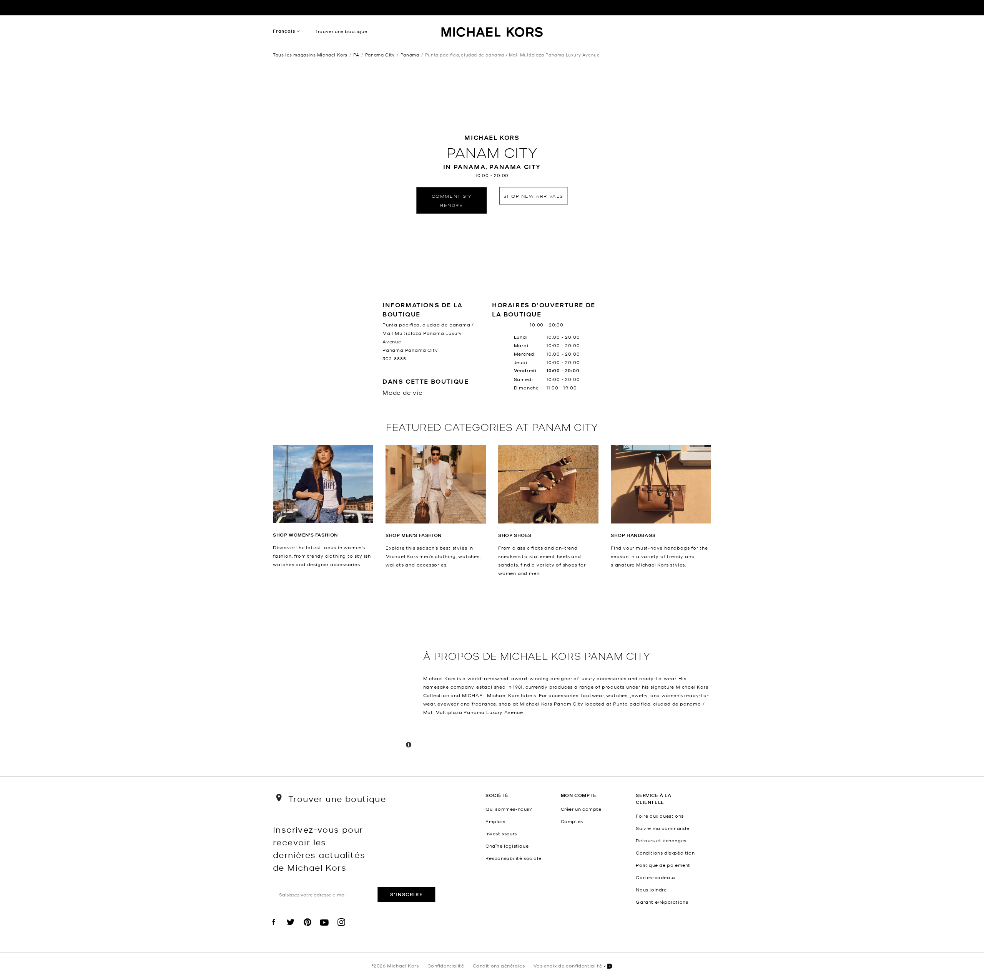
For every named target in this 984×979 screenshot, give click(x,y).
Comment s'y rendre (452, 200)
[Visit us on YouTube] (324, 929)
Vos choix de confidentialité (568, 965)
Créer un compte (581, 809)
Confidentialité (445, 965)
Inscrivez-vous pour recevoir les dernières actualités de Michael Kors (319, 848)
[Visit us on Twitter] (290, 929)
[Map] (345, 676)
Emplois (495, 821)
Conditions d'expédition (665, 853)
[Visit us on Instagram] (341, 929)
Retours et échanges (661, 840)
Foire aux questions (659, 816)
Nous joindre (651, 889)
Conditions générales (499, 965)
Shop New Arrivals (533, 196)
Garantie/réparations (662, 902)
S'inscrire (406, 894)
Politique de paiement (663, 865)
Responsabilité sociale (513, 858)
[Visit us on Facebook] (273, 929)
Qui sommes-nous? (508, 809)
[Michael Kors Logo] (492, 33)
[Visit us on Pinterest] (307, 929)
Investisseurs (501, 833)
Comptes (572, 821)
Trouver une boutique (341, 31)
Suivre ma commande (662, 828)
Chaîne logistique (507, 846)
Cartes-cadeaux (655, 877)
